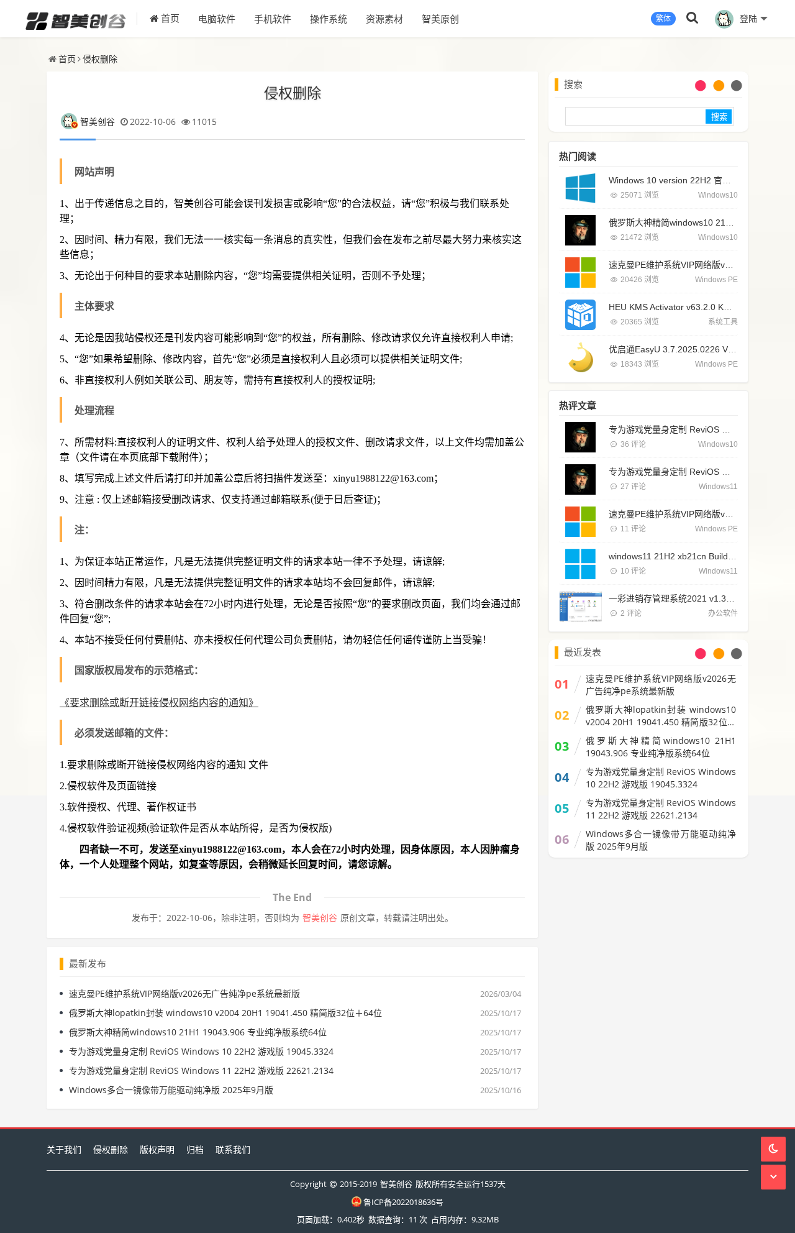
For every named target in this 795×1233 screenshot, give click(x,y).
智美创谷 (97, 121)
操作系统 (328, 18)
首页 (168, 18)
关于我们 (64, 1149)
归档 (195, 1149)
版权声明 (157, 1149)
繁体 (663, 18)
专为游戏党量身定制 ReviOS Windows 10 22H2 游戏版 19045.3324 (201, 1051)
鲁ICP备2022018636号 (403, 1202)
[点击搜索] (692, 18)
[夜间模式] (773, 1149)
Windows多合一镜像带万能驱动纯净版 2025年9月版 (171, 1090)
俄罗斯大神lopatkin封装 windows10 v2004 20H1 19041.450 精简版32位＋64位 (225, 1013)
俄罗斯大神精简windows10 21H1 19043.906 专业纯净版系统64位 (198, 1032)
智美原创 (440, 18)
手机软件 (272, 18)
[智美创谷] (81, 18)
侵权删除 (100, 59)
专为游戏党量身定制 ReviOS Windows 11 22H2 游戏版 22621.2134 (201, 1070)
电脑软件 (216, 18)
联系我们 (233, 1149)
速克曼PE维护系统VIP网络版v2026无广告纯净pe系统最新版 (184, 993)
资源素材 (384, 18)
